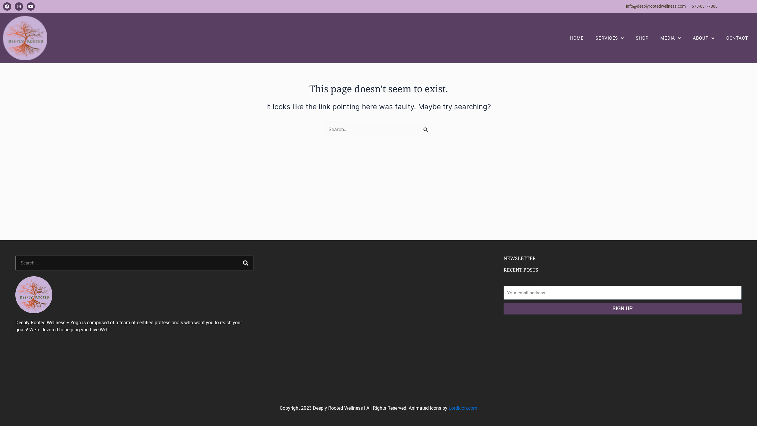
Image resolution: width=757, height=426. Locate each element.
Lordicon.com (463, 408)
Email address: (519, 282)
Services (607, 38)
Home (577, 38)
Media (667, 38)
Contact (737, 38)
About (701, 38)
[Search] (245, 263)
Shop (642, 38)
